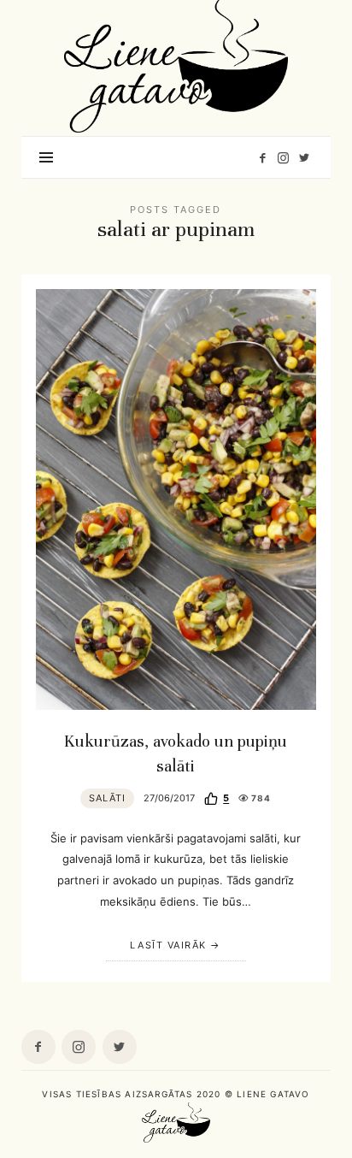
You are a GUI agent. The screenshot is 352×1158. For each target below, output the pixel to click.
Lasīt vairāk (168, 945)
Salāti (107, 798)
